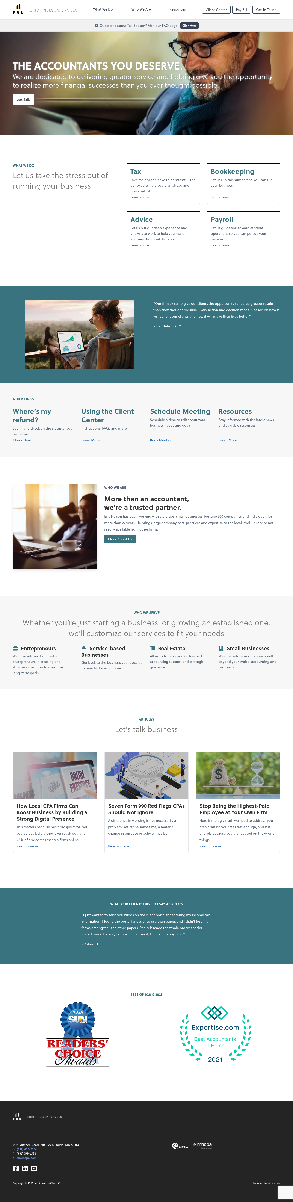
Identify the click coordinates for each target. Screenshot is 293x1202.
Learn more (147, 196)
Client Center (216, 9)
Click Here (189, 25)
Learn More (90, 439)
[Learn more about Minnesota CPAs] (202, 1146)
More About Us (120, 539)
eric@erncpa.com (25, 1157)
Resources (177, 9)
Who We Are (141, 9)
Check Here (22, 439)
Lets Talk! (23, 99)
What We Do (103, 9)
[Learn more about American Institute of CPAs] (180, 1146)
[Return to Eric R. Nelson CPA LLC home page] (45, 9)
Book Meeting (161, 439)
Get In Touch (266, 9)
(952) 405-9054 (27, 1149)
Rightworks (274, 1183)
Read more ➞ (55, 846)
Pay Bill (241, 9)
